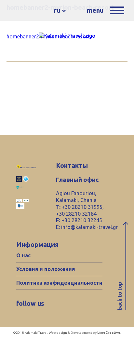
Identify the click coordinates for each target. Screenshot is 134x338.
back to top (120, 296)
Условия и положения (45, 269)
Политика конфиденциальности (59, 283)
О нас (23, 255)
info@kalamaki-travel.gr (89, 227)
